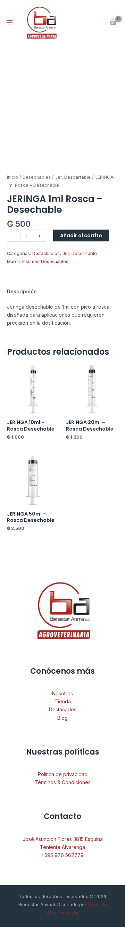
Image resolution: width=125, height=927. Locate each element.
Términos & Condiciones (63, 782)
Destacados (62, 709)
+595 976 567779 (62, 855)
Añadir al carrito (81, 235)
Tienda (63, 701)
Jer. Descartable (73, 177)
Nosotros (62, 693)
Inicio (12, 177)
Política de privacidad (63, 774)
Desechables (37, 177)
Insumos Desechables (45, 261)
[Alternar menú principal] (10, 22)
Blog (62, 718)
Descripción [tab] (22, 291)
